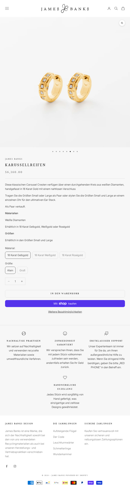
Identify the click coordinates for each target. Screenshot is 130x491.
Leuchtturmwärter (63, 442)
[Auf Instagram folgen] (14, 466)
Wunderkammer (62, 454)
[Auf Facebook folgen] (6, 466)
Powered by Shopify (77, 475)
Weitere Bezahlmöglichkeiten (65, 311)
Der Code (58, 436)
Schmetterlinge (62, 448)
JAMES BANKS (14, 159)
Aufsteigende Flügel (64, 431)
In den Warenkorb (65, 293)
